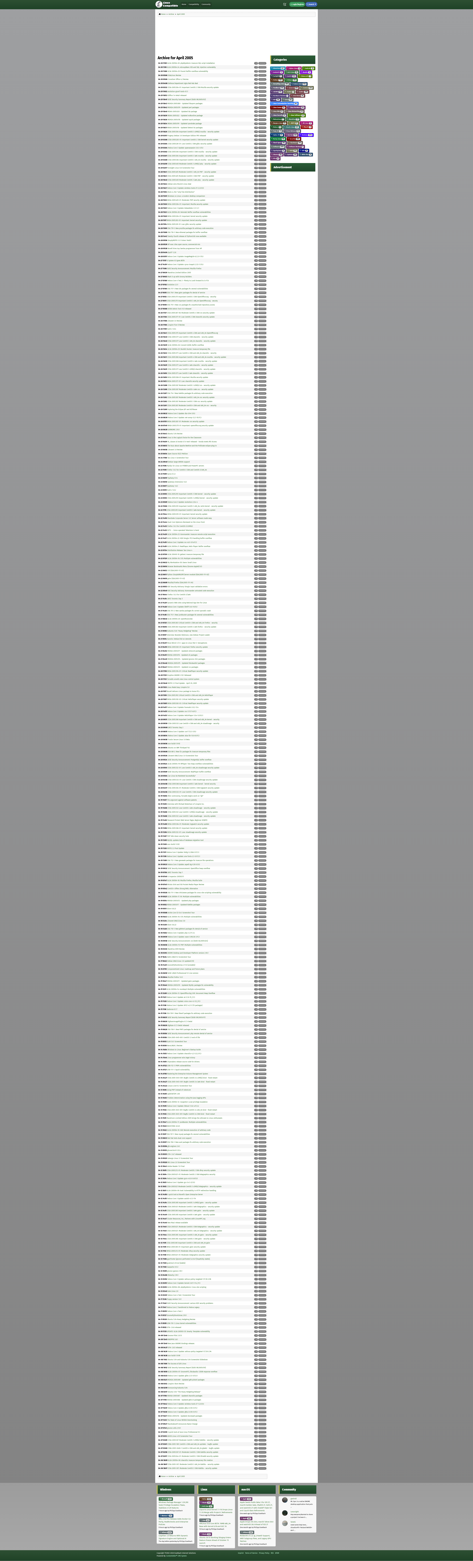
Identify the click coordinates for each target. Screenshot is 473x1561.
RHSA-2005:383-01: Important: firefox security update (187, 647)
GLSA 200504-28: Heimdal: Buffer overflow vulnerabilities (189, 212)
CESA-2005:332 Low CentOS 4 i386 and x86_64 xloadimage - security (193, 723)
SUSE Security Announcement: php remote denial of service (189, 1033)
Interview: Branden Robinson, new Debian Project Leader (188, 635)
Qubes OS (277, 135)
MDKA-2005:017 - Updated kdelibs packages (183, 905)
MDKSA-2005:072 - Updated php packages (183, 900)
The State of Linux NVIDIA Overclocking (182, 1420)
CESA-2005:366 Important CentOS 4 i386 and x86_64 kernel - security (193, 719)
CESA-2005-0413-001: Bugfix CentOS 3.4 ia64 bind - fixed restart (191, 1082)
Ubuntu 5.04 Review (174, 434)
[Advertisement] (236, 35)
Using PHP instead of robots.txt (179, 1090)
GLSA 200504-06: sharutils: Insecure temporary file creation (190, 1460)
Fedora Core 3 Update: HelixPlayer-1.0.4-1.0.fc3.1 (185, 715)
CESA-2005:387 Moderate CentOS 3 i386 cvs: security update (189, 401)
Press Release (292, 131)
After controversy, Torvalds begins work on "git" (185, 796)
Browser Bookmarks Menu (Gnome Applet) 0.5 (184, 566)
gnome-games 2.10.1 (174, 1271)
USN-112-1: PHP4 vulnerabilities (179, 1065)
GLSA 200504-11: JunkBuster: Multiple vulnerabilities (186, 1122)
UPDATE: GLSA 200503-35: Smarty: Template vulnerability (188, 1331)
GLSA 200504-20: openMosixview (180, 619)
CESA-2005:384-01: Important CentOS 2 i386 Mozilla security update (193, 87)
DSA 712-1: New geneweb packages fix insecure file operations (190, 860)
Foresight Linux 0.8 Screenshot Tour (180, 168)
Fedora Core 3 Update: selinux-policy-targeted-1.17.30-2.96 (189, 1279)
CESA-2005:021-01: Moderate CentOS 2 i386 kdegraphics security (191, 1174)
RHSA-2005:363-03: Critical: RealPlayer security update (187, 703)
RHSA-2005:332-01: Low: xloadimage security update (187, 832)
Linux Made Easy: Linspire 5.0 (178, 687)
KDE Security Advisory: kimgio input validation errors (187, 586)
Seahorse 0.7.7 (172, 1009)
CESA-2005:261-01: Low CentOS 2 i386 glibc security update (190, 144)
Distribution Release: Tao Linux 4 (179, 550)
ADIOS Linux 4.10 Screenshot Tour (179, 1436)
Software (278, 147)
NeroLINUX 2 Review (174, 1045)
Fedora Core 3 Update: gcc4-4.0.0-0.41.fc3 (182, 1178)
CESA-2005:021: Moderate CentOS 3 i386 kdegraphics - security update (193, 1227)
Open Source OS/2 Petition (178, 454)
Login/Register (298, 4)
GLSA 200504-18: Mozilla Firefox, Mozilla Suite (184, 880)
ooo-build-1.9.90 (174, 1355)
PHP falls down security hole (178, 836)
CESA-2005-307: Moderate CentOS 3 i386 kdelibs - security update (192, 1468)
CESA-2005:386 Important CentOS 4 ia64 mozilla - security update (192, 361)
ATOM (277, 1553)
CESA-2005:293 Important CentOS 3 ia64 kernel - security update (191, 510)
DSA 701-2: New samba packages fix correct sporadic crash (189, 611)
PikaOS (307, 127)
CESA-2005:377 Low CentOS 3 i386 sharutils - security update (190, 337)
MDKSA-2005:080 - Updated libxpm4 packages (185, 103)
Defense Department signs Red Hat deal (183, 83)
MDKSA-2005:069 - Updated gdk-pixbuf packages (186, 1380)
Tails (304, 150)
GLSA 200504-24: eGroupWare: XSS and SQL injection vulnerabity (191, 67)
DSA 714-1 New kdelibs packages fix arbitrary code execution (190, 393)
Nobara (277, 127)
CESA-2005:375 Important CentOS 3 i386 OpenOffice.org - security (191, 297)
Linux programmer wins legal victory (181, 1057)
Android (309, 68)
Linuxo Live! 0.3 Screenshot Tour (180, 1086)
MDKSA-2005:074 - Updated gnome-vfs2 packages (186, 659)
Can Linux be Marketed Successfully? (181, 776)
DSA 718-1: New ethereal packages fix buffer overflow (187, 232)
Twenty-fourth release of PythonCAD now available (187, 236)
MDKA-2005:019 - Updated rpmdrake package (185, 123)
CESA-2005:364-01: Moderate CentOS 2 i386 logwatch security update (193, 788)
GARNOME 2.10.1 (174, 429)
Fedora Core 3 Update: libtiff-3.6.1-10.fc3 (182, 607)
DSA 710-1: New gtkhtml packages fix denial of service (187, 929)
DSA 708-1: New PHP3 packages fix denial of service (187, 1029)
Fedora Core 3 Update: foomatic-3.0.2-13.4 (182, 707)
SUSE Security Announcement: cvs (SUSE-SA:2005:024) (188, 941)
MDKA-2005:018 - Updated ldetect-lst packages (185, 127)
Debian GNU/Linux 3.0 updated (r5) (180, 961)
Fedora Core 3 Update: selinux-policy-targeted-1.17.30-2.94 (189, 1351)
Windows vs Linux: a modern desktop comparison (186, 196)
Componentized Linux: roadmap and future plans (185, 969)
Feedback (278, 88)
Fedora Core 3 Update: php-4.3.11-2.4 (181, 933)
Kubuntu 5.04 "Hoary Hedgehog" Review (182, 631)
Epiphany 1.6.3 (172, 486)
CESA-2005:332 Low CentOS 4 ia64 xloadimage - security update (192, 808)
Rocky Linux (278, 139)
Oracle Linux (292, 127)
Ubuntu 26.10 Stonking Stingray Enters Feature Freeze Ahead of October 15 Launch (215, 1540)
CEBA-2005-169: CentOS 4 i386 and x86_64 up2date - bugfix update (193, 1444)
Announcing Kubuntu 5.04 (177, 1388)
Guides (290, 92)
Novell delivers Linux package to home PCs (183, 691)
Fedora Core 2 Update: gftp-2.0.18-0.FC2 (182, 1408)
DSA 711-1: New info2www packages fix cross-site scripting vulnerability (194, 892)
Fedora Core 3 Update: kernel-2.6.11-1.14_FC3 (183, 1283)
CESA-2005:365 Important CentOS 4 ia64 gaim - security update (191, 1215)
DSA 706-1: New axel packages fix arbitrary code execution (189, 1142)
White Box (306, 154)
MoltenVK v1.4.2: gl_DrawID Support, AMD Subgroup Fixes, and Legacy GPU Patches (255, 1538)
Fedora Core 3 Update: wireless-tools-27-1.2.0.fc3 (186, 1404)
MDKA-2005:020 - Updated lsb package (182, 111)
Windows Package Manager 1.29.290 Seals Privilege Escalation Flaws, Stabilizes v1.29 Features (173, 1505)
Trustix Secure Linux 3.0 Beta (179, 739)
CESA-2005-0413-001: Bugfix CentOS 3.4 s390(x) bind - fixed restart (192, 1078)
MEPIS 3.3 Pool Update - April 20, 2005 (182, 683)
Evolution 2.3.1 (172, 285)
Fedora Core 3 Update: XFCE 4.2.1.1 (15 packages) (184, 1005)
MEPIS (294, 123)
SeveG (293, 1522)
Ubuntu (277, 154)
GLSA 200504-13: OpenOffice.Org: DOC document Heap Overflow (191, 993)
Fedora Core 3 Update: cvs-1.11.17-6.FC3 (181, 711)
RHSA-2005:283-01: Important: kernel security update (187, 220)
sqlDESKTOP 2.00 (173, 1094)
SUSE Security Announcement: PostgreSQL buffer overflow (189, 760)
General (293, 88)
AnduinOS (277, 72)
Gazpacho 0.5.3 (172, 1267)
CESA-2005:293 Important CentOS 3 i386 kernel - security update (191, 494)
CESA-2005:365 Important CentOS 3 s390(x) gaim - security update (192, 1202)
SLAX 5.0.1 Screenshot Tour (177, 1041)
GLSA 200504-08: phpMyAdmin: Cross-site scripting (186, 1287)
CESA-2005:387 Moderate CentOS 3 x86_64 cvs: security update (190, 397)
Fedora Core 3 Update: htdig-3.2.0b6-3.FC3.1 (183, 852)
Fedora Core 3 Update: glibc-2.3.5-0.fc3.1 (183, 1376)
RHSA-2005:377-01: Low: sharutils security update (185, 381)
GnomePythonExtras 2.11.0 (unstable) (181, 965)
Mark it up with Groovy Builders (180, 277)
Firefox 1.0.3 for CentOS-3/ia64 (179, 594)
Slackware (295, 143)
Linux (288, 100)
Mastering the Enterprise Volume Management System (187, 1074)
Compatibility (194, 4)
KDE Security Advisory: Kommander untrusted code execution (191, 591)
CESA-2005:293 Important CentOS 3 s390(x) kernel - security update (192, 498)
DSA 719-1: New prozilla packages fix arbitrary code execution (190, 228)
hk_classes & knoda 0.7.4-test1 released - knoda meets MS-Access (192, 442)
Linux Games (279, 107)
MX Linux (306, 123)
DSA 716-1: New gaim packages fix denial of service (186, 293)
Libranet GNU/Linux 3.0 (176, 921)
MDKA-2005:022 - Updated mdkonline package (185, 115)
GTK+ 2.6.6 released (174, 1327)
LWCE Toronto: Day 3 (175, 599)
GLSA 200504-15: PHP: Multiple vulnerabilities (185, 945)
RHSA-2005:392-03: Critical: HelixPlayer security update (188, 699)
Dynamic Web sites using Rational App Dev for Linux (187, 603)
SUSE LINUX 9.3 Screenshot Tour (179, 957)
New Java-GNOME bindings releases (181, 1343)
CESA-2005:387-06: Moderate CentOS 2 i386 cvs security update (191, 313)
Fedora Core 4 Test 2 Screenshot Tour (181, 1295)
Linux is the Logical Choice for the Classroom (184, 437)
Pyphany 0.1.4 (172, 478)
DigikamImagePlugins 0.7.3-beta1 (180, 1021)
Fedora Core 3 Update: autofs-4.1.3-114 (181, 1198)
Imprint (241, 1553)
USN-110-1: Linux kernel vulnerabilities (181, 1323)
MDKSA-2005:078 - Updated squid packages (184, 119)
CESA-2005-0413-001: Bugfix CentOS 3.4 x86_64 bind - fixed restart (192, 1110)
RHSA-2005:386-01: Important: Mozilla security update (187, 377)
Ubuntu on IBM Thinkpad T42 (179, 748)
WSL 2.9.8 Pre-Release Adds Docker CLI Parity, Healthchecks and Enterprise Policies (175, 1522)
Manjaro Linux (279, 123)
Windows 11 (166, 1516)
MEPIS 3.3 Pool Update (175, 848)
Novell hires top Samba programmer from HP (185, 248)
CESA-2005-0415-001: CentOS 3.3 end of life (183, 1037)
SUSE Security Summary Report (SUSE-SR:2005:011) (186, 1017)
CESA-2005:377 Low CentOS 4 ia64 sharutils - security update (190, 365)
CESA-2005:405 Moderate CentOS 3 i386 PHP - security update (190, 176)
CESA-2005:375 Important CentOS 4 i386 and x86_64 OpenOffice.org (192, 333)
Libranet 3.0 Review (174, 321)
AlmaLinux (278, 68)
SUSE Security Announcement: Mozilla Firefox (184, 268)
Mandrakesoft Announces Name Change (182, 1424)
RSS (272, 1553)
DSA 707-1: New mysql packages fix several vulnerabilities (188, 1134)
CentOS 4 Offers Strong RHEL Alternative (183, 888)
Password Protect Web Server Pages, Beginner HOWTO (187, 820)
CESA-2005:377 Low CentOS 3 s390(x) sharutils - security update (191, 369)
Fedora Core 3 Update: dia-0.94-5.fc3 (181, 413)
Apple (246, 1499)
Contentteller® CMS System (176, 1556)
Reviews (307, 135)
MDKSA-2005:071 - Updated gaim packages (183, 981)
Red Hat (292, 135)
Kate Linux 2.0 (173, 1291)
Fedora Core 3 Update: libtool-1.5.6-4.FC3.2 (183, 1106)
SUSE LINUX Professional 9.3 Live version (183, 973)
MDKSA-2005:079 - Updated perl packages (183, 107)
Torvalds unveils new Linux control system (183, 679)
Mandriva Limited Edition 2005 (179, 272)
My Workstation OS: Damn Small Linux (182, 562)
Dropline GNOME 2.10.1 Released (179, 675)
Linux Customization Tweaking (285, 103)
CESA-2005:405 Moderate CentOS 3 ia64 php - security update (191, 180)
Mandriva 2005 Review (176, 949)
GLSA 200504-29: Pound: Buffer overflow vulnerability (187, 71)
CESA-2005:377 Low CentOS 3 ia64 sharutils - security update (190, 373)
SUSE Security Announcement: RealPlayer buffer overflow (189, 772)
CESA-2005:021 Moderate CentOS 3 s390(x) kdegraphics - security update (194, 1186)
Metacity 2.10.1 (173, 1275)
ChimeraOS (305, 76)
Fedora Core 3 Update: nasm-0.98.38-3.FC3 (184, 937)
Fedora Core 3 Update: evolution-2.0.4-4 (183, 502)
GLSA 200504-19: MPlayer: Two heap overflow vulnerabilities (190, 764)
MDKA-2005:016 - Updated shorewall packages (184, 1416)
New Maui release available (177, 1223)
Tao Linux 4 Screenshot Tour (178, 458)
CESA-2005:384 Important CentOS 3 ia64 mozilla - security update (192, 156)
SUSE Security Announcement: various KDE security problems (190, 1303)
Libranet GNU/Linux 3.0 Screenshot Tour (183, 756)
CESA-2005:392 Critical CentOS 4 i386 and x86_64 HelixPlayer (190, 695)
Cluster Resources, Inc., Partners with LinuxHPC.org (186, 1219)
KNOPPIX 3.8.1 (173, 1339)
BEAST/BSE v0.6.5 (173, 1126)
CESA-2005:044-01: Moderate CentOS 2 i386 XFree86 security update (192, 1456)
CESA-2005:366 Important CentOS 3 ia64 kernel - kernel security (192, 784)
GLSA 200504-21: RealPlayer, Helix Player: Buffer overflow (188, 546)
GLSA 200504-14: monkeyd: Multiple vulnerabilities (186, 989)
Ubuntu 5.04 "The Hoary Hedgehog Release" (184, 1392)
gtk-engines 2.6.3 (173, 1146)
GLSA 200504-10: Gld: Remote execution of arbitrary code (189, 1130)
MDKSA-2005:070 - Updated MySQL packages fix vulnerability (190, 985)
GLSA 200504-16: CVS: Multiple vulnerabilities (184, 558)
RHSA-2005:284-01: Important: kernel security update (187, 216)
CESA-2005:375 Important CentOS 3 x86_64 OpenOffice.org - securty (192, 301)
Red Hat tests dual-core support (179, 1138)
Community (206, 4)
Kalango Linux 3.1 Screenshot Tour (180, 1158)
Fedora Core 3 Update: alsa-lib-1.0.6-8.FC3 (183, 735)
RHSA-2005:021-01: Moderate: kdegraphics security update (189, 1255)
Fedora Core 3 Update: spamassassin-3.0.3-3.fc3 (185, 148)
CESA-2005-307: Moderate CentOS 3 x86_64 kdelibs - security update (193, 1464)
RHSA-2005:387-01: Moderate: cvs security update (185, 421)
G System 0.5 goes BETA (176, 260)
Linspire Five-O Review (176, 325)
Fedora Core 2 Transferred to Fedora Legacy (183, 1307)
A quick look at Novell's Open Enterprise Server (185, 1194)
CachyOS (277, 76)
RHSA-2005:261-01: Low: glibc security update (184, 224)
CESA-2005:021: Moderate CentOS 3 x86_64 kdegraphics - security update (194, 1231)
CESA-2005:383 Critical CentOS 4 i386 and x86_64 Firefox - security (192, 623)
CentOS (290, 76)
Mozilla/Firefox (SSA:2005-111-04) (180, 582)
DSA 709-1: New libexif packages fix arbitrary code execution (189, 1013)
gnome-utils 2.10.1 (174, 1428)
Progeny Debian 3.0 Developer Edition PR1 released (186, 135)
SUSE (292, 150)
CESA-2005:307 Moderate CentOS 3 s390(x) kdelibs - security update (193, 1440)
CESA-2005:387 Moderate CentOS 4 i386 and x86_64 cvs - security (191, 405)
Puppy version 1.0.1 (174, 1299)
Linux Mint (277, 111)
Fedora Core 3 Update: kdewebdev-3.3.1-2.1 (183, 208)
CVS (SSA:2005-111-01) (175, 570)
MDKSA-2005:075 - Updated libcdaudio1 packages (186, 663)
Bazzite (306, 72)
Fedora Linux (299, 84)
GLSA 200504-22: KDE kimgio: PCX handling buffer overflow (189, 538)
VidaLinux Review (174, 75)
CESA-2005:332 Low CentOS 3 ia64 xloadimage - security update (192, 816)
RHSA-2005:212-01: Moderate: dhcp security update (186, 1251)
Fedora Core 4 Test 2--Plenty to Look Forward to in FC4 (188, 280)
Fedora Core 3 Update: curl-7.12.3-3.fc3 (182, 731)
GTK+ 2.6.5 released (175, 1347)
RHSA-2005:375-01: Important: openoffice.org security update (191, 425)
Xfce (276, 158)
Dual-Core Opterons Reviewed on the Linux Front (186, 522)
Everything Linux (280, 84)
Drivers (291, 80)
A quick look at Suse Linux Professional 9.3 (184, 1432)
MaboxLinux (278, 119)
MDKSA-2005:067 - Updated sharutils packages (184, 1396)
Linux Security (279, 115)
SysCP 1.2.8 (172, 252)
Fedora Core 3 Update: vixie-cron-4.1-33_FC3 (183, 1001)
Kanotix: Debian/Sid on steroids (179, 639)
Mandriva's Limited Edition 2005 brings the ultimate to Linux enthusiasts (194, 1118)
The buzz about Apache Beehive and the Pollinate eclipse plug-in (192, 446)
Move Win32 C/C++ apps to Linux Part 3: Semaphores (187, 643)
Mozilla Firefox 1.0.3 (175, 977)
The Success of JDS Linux (177, 1364)
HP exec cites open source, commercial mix (184, 244)
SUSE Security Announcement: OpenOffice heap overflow (189, 868)
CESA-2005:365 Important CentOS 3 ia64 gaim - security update (190, 1210)
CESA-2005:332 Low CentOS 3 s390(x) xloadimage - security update (193, 812)
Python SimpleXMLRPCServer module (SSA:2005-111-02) (188, 574)
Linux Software (297, 115)
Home (184, 4)
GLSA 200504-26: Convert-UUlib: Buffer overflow (186, 345)
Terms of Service (251, 1553)
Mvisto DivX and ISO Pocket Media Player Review (185, 884)
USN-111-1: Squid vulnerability (178, 1070)
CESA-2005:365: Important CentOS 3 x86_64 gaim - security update (192, 1235)
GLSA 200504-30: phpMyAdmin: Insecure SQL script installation (191, 63)
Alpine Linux (294, 68)
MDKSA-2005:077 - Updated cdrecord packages (184, 651)
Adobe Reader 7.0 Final (176, 1166)
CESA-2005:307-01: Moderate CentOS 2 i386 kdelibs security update (193, 1452)
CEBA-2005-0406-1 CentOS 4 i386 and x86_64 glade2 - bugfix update (193, 1448)
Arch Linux (292, 72)
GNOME (277, 92)
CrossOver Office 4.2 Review (178, 79)
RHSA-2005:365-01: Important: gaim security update (186, 1247)
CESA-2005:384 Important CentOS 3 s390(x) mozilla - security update (193, 132)
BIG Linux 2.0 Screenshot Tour (178, 1162)
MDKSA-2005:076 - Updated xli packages (182, 655)
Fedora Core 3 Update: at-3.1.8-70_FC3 (181, 997)
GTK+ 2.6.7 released (174, 1154)
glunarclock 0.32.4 (174, 1150)
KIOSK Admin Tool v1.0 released (179, 309)
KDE (276, 100)
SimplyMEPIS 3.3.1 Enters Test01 (179, 240)
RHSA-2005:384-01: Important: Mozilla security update (187, 204)
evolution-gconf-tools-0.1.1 (178, 91)
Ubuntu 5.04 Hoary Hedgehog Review (181, 1319)
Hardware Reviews (280, 96)
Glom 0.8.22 (171, 908)
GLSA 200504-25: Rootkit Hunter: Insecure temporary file (189, 349)
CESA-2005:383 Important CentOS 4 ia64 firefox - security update (191, 627)
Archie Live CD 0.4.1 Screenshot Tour (181, 913)
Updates (291, 154)
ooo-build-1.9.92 (174, 743)
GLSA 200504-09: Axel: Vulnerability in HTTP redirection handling (191, 1190)
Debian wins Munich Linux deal (179, 184)
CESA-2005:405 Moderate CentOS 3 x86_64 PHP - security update (191, 172)
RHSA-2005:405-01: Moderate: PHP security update (186, 200)
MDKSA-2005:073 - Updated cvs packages (182, 667)
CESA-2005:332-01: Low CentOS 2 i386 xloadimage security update (193, 792)
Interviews (298, 96)
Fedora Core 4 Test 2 (174, 1311)
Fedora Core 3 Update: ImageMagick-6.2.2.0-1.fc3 (185, 256)
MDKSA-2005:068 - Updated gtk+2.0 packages (184, 1400)
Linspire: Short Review (176, 1384)
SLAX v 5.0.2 (171, 490)
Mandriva (294, 119)
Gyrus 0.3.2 (171, 474)
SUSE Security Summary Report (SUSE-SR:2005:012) (187, 99)
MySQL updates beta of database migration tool (185, 840)
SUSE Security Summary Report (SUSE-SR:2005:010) (187, 1367)
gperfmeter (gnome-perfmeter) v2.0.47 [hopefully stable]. (188, 1259)
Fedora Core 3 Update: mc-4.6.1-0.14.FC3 (182, 542)
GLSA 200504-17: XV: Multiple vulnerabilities (184, 896)
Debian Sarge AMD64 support (179, 462)
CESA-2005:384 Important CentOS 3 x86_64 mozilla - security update (194, 160)
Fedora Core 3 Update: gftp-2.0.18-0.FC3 (182, 1412)
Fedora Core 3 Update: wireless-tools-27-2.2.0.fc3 (185, 188)
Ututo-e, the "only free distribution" (181, 192)
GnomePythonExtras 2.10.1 (177, 1315)
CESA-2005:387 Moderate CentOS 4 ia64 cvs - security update (190, 389)
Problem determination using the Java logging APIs (186, 1098)
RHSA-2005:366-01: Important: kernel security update (187, 828)
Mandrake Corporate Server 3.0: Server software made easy (189, 518)
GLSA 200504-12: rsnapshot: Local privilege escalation (187, 1102)
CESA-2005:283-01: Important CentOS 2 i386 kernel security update (193, 140)
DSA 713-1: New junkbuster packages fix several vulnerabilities (190, 615)
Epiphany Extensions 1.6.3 (177, 482)
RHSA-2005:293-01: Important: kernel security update (187, 514)
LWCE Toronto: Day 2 (175, 727)
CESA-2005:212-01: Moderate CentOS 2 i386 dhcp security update (191, 1170)
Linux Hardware (297, 107)
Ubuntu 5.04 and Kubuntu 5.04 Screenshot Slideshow (188, 1359)
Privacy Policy (264, 1553)
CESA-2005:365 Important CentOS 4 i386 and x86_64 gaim (188, 1243)
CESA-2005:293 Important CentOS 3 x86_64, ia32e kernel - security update (195, 506)
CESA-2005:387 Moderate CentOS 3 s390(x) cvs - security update (191, 385)
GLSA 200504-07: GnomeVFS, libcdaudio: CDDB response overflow (192, 1372)
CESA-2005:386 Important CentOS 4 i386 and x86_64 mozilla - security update (196, 357)
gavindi (294, 1499)
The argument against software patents (182, 800)
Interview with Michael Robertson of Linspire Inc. (185, 804)
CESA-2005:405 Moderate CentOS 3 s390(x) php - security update (192, 164)
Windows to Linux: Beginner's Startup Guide (184, 1050)
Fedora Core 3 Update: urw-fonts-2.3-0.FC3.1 (183, 856)
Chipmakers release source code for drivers (183, 1062)
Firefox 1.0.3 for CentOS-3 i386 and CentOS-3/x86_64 (187, 470)
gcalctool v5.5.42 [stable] (176, 1263)
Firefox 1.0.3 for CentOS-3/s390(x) (180, 526)
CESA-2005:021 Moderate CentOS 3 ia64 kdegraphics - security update (193, 1207)
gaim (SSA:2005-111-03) (176, 578)
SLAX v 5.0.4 (171, 329)
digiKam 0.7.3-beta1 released (178, 1025)
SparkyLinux (278, 150)
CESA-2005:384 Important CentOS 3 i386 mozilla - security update (192, 152)
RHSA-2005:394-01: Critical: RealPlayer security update (187, 671)
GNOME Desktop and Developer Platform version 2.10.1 (187, 953)
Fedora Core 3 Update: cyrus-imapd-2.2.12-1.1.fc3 (185, 264)
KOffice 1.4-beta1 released (176, 95)
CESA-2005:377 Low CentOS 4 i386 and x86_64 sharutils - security (191, 353)
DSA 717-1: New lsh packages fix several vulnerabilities (187, 289)
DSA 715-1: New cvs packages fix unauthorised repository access (191, 305)
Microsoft (166, 1499)
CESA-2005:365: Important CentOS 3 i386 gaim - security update (191, 1239)
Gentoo (307, 88)
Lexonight (295, 1512)
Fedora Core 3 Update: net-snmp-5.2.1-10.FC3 (184, 417)
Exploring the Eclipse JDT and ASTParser (182, 409)
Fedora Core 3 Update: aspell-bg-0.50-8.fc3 (184, 864)
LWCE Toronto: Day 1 (175, 872)
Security (294, 139)
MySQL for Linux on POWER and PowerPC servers (185, 466)
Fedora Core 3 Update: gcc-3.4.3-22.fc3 (181, 1182)
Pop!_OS (277, 131)
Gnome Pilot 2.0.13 (175, 1335)
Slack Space (279, 143)
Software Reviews (296, 147)
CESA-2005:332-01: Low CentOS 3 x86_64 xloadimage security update (193, 768)
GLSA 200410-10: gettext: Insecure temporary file (185, 554)
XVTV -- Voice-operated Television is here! (183, 530)
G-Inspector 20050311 (176, 876)
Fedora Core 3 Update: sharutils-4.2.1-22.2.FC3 (184, 1053)
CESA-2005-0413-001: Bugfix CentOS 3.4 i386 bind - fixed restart (191, 1114)
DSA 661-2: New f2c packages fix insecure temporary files (189, 751)
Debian (277, 80)
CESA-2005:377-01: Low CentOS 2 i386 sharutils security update (191, 317)
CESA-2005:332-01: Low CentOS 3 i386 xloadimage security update (193, 780)
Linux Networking (295, 111)
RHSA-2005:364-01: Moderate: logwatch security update (188, 824)
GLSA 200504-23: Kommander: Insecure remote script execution (191, 534)
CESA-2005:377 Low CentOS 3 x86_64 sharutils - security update (191, 341)
